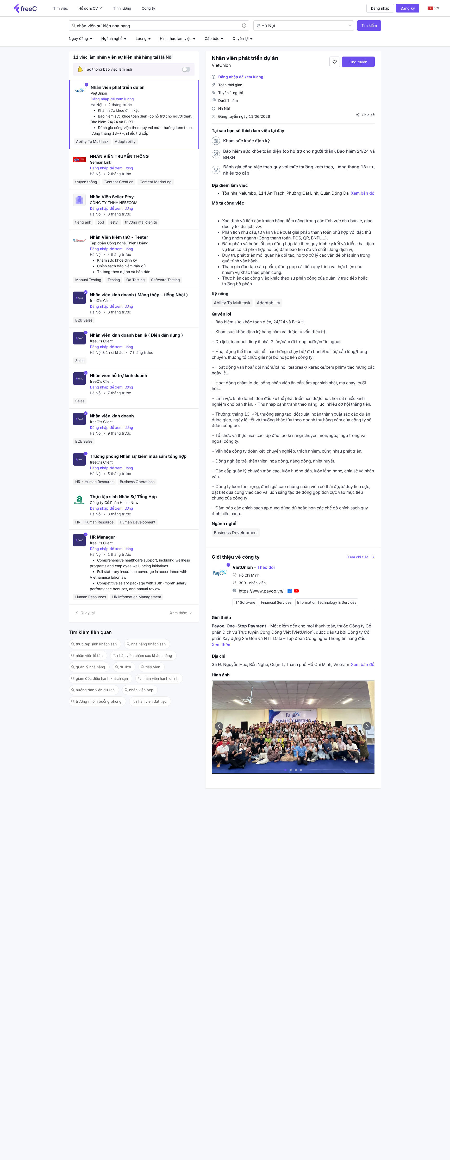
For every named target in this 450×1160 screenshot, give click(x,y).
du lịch (125, 667)
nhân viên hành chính (160, 678)
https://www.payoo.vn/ (261, 591)
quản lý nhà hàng (90, 667)
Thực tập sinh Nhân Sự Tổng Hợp (123, 496)
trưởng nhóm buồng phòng (99, 701)
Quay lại (87, 612)
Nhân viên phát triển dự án (118, 87)
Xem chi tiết (357, 557)
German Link (100, 162)
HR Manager (102, 537)
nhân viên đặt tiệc (151, 701)
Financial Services (276, 602)
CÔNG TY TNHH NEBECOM (114, 202)
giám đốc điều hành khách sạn (102, 678)
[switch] (186, 69)
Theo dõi (264, 567)
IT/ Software (244, 602)
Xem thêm (178, 612)
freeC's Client (101, 300)
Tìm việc (60, 8)
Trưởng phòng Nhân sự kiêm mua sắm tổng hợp (138, 456)
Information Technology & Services (326, 602)
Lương (141, 38)
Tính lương (122, 8)
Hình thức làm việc (175, 38)
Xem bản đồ (362, 193)
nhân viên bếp (141, 690)
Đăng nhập (380, 8)
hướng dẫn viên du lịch (95, 690)
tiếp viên (153, 667)
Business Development (236, 532)
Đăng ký (408, 8)
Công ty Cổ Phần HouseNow (114, 502)
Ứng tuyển (358, 62)
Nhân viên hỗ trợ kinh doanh (118, 375)
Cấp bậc (212, 38)
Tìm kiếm (369, 25)
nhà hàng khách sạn (148, 644)
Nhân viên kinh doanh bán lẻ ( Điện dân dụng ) (136, 335)
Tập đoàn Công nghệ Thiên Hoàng (119, 243)
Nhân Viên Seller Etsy (112, 196)
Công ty (148, 8)
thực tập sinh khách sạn (96, 644)
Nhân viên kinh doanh (112, 415)
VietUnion (99, 93)
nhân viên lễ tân (89, 655)
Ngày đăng (78, 38)
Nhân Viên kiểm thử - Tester (119, 237)
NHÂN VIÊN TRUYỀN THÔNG (119, 156)
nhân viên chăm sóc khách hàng (144, 655)
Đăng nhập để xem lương (112, 99)
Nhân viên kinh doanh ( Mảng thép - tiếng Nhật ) (139, 294)
